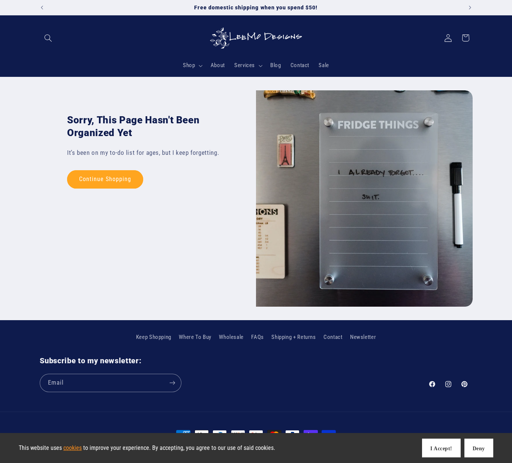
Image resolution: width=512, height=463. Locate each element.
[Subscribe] (172, 383)
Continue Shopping (105, 179)
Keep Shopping (153, 337)
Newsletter (363, 337)
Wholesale (231, 337)
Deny (479, 448)
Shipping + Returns (293, 337)
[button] (48, 37)
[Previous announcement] (42, 7)
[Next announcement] (470, 7)
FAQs (257, 337)
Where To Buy (195, 337)
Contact (332, 337)
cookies (72, 447)
